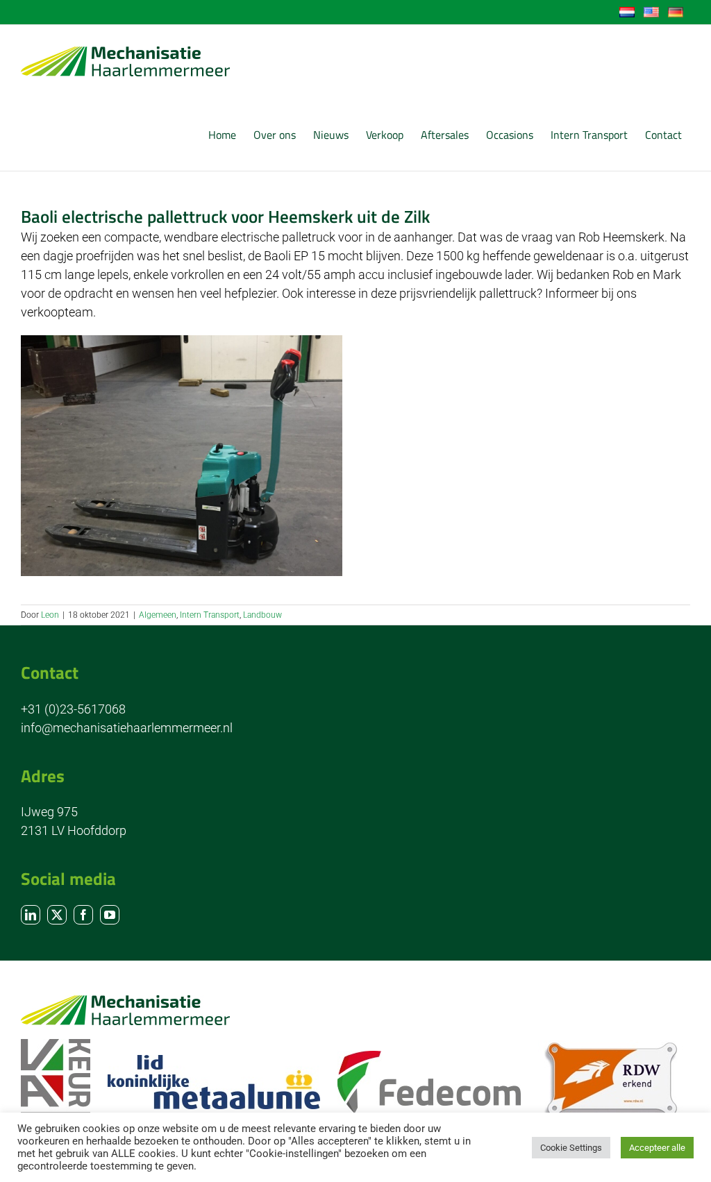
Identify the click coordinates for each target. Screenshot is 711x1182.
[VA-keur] (55, 1045)
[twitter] (57, 915)
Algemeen (157, 615)
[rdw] (610, 1046)
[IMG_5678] (181, 341)
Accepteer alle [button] (657, 1147)
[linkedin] (30, 915)
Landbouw (262, 615)
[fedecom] (429, 1056)
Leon (50, 615)
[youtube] (109, 915)
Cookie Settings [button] (571, 1147)
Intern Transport (210, 615)
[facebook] (83, 915)
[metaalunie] (214, 1061)
